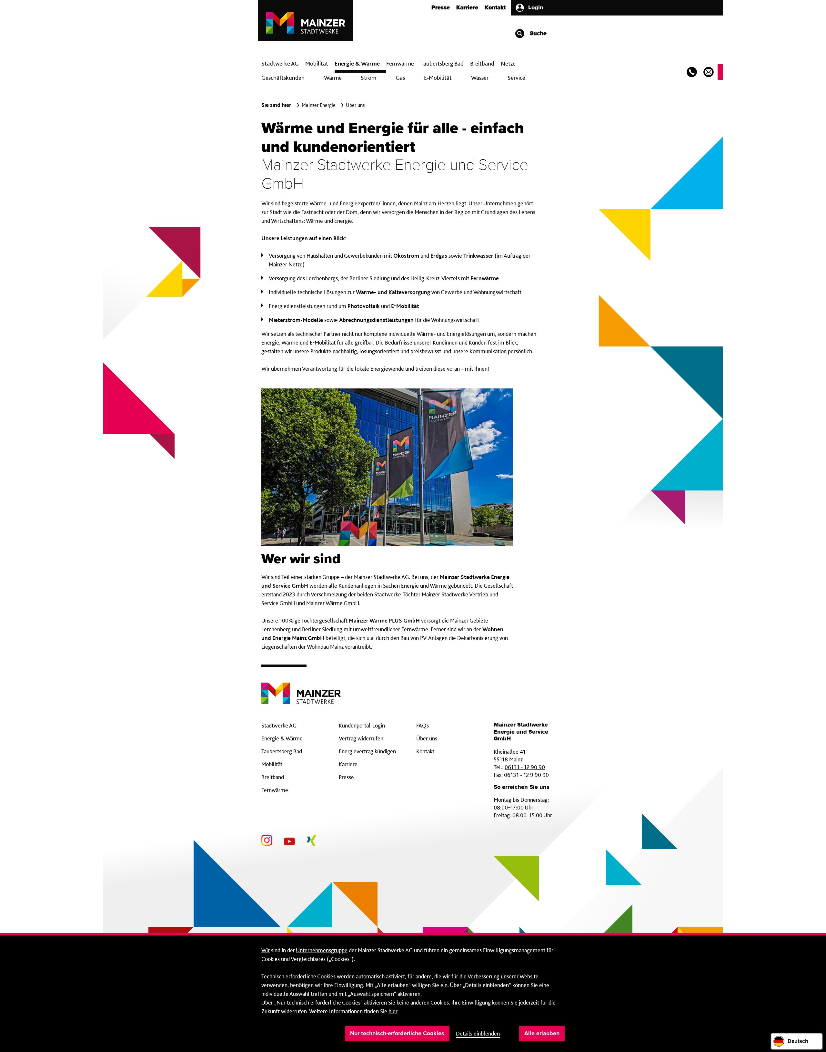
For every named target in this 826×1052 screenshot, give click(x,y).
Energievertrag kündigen (367, 751)
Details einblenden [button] (478, 1033)
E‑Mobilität (438, 78)
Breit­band (482, 63)
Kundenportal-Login (362, 725)
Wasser (480, 78)
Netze (508, 63)
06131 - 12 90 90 (525, 767)
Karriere (467, 8)
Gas (400, 78)
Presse (440, 8)
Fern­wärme (400, 63)
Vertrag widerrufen (361, 738)
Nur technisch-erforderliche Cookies (397, 1034)
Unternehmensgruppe (322, 950)
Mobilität (316, 63)
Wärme (333, 78)
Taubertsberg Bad (442, 63)
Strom (368, 78)
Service (516, 78)
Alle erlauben (541, 1034)
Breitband (272, 777)
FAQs (422, 725)
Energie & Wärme (357, 63)
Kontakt (495, 8)
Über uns (426, 738)
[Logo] (301, 688)
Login (535, 8)
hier (392, 1011)
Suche (537, 33)
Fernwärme (274, 790)
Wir (265, 950)
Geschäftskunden (283, 78)
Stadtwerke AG (280, 63)
